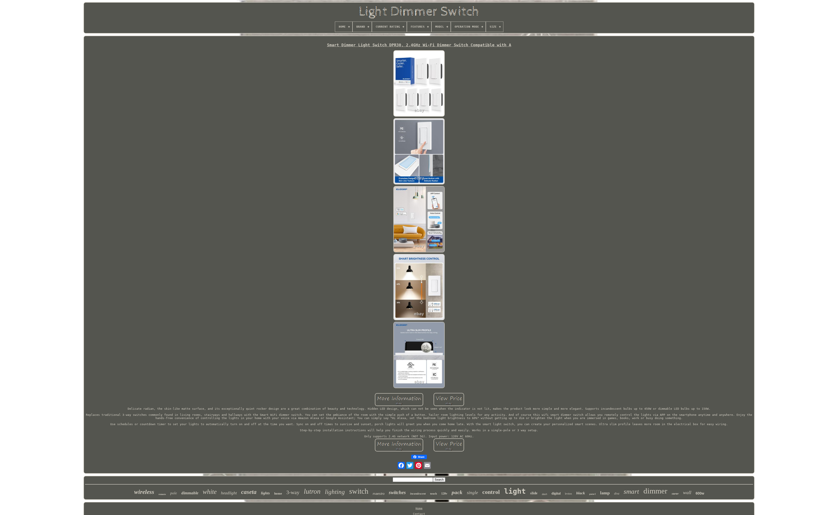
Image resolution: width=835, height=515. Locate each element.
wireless (144, 491)
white (210, 491)
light (515, 491)
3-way (292, 492)
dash (544, 494)
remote (162, 494)
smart (631, 491)
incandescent (418, 493)
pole (173, 493)
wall (687, 492)
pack (457, 492)
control (491, 492)
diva (616, 493)
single (472, 492)
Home (419, 508)
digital (556, 493)
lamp (605, 492)
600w (700, 493)
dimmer (655, 491)
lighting (335, 491)
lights (265, 493)
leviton (568, 493)
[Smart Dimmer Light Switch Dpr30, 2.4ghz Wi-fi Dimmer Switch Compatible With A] (419, 84)
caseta (249, 492)
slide (534, 493)
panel (592, 494)
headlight (229, 493)
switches (397, 492)
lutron (312, 491)
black (580, 493)
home (278, 493)
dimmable (189, 493)
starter (675, 493)
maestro (378, 493)
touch (433, 493)
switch (358, 491)
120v (444, 493)
